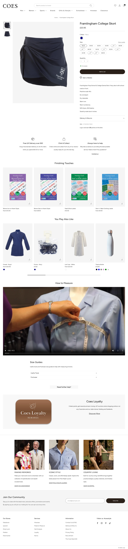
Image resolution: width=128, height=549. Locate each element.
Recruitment (69, 535)
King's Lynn (6, 529)
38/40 (103, 53)
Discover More (94, 414)
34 (117, 49)
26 (113, 45)
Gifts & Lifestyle (64, 10)
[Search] (91, 5)
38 (96, 53)
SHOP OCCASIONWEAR (22, 486)
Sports (42, 10)
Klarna (36, 535)
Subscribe (115, 500)
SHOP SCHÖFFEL (89, 486)
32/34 (110, 49)
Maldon (5, 532)
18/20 (83, 45)
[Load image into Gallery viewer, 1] (7, 25)
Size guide (121, 42)
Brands (52, 10)
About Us (68, 529)
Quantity (83, 58)
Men (21, 10)
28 (82, 49)
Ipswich (5, 526)
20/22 (91, 45)
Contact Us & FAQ (71, 522)
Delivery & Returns (71, 526)
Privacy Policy (70, 532)
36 (90, 53)
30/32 (97, 49)
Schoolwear (80, 10)
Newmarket (6, 535)
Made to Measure (39, 526)
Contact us (95, 154)
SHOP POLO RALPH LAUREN (58, 483)
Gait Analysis (38, 529)
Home (56, 17)
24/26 (106, 45)
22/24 (99, 45)
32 (104, 49)
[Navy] (81, 38)
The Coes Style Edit (71, 539)
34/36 (83, 53)
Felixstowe (6, 522)
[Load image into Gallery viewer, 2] (7, 34)
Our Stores (6, 518)
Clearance (104, 10)
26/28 (120, 45)
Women (31, 10)
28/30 (89, 49)
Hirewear (93, 10)
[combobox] (64, 5)
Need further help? (64, 387)
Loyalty (36, 532)
